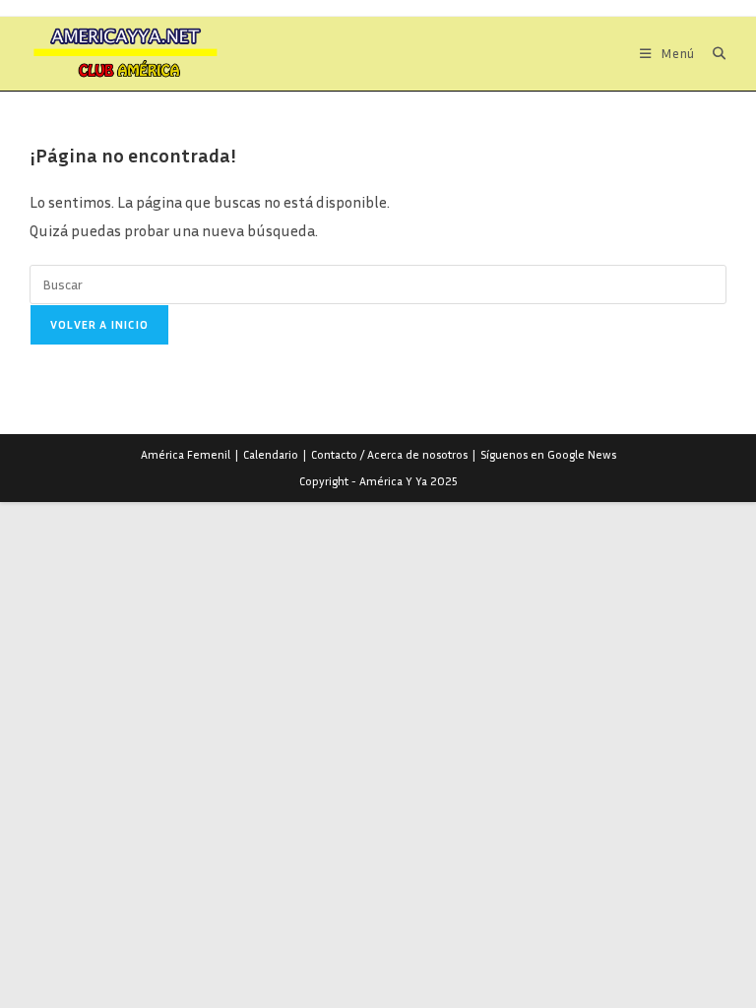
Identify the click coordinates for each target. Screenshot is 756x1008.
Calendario (270, 454)
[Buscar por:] (712, 53)
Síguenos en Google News (548, 454)
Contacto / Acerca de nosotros (389, 454)
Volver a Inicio (99, 324)
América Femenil (185, 454)
